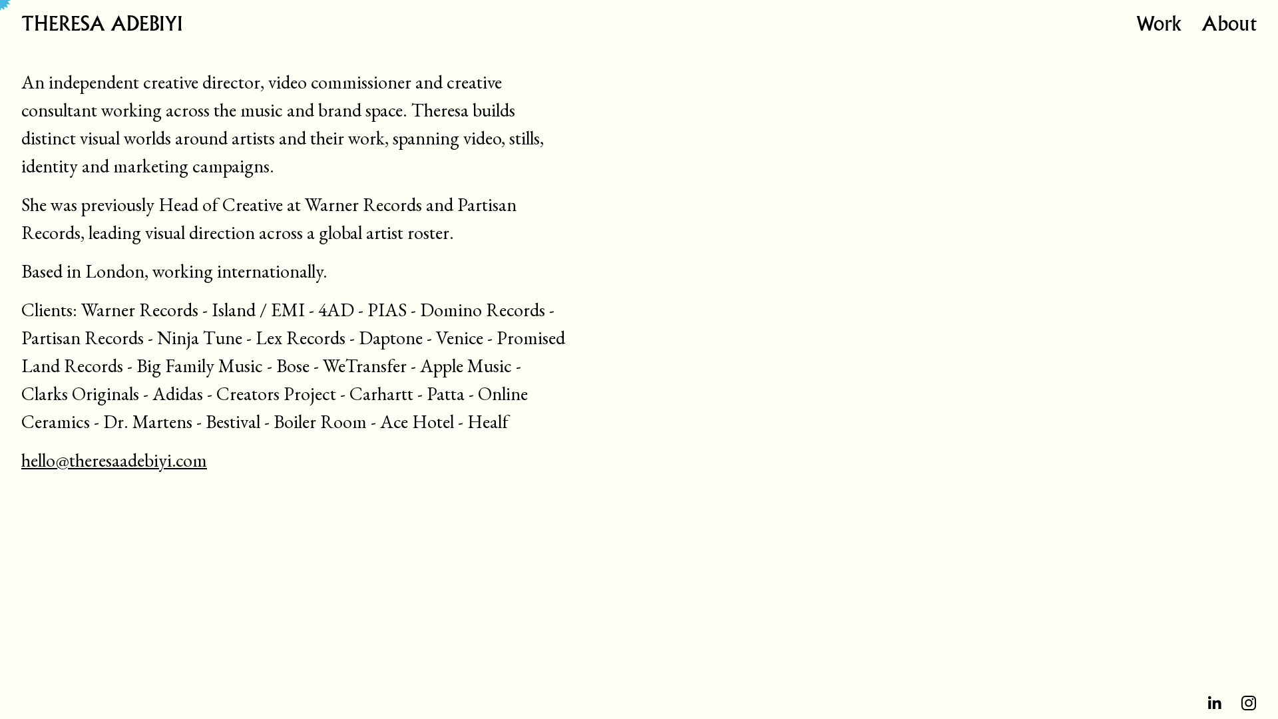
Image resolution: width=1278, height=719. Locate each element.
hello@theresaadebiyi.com (114, 460)
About (1229, 25)
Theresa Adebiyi (101, 25)
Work (1158, 25)
